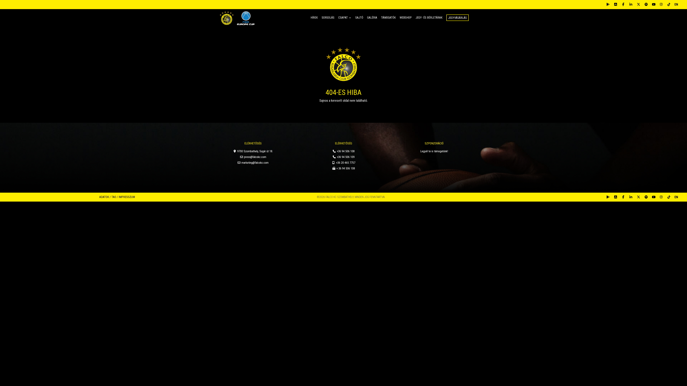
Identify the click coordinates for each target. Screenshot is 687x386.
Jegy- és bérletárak (429, 17)
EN (676, 4)
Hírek (314, 17)
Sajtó (359, 17)
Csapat (343, 17)
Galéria (372, 17)
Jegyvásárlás (457, 17)
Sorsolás (328, 17)
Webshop (406, 17)
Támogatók (388, 17)
